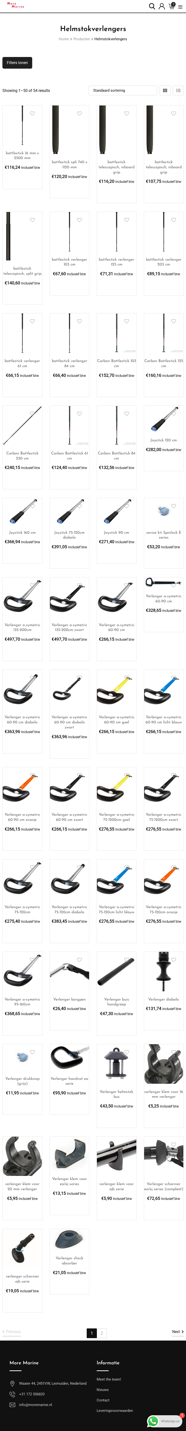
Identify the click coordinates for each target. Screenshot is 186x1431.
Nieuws (103, 1390)
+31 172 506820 (32, 1394)
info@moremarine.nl (35, 1405)
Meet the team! (109, 1379)
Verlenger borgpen (69, 1000)
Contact (103, 1400)
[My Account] (161, 6)
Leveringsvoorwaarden (115, 1410)
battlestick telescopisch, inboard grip (116, 167)
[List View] (178, 90)
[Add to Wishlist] (32, 113)
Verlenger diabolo (163, 1000)
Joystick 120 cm (163, 440)
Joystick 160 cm (22, 533)
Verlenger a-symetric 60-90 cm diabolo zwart (69, 722)
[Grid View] (165, 90)
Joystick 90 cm (116, 533)
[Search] (152, 6)
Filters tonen (17, 62)
